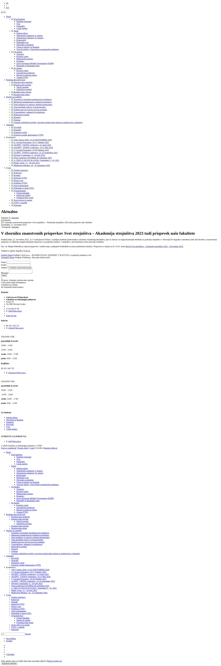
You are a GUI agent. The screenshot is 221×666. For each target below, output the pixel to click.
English (9, 641)
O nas (8, 168)
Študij (8, 17)
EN (7, 8)
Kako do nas (11, 316)
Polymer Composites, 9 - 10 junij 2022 (26, 583)
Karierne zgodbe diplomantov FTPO (26, 565)
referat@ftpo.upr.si (16, 328)
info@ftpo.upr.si (15, 311)
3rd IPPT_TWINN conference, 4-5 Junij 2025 (30, 574)
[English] (10, 654)
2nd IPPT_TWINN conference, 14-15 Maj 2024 (30, 577)
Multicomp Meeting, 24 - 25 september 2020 (29, 593)
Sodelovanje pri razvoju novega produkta (28, 542)
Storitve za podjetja (14, 97)
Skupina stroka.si (50, 448)
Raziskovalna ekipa (19, 528)
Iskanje (28, 634)
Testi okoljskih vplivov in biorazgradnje (27, 540)
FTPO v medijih (17, 627)
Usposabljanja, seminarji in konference (26, 544)
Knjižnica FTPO (18, 609)
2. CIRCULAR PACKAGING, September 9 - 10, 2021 (34, 588)
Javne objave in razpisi (20, 625)
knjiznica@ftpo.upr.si (17, 373)
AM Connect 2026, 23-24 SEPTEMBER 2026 (30, 570)
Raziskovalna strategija (20, 517)
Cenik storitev (11, 429)
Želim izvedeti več (54, 661)
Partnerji (14, 549)
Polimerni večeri (17, 563)
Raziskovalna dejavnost (15, 80)
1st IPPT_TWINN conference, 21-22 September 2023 (33, 581)
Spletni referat (11, 418)
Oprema (14, 551)
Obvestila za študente (14, 420)
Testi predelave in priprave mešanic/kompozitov (30, 537)
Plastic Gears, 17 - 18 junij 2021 (24, 590)
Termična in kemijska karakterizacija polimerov (30, 533)
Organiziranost (17, 616)
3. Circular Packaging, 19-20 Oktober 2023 (28, 579)
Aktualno (10, 125)
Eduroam (15, 629)
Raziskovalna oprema (20, 526)
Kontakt (14, 602)
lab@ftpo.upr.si (14, 441)
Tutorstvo (10, 422)
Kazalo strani (23, 448)
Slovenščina (11, 638)
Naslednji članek (7, 257)
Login (32, 448)
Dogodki (14, 560)
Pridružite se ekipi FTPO (21, 613)
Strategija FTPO (17, 604)
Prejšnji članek (7, 255)
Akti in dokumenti (18, 611)
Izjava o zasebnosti (8, 448)
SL (7, 3)
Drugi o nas (16, 606)
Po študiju (15, 503)
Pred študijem (16, 455)
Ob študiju (15, 487)
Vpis (8, 427)
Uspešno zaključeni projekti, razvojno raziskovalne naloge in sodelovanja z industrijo (45, 554)
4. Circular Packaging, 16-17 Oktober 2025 (28, 572)
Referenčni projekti (19, 547)
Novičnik (10, 424)
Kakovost (15, 600)
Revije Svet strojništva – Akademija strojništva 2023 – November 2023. (154, 246)
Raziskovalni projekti (19, 519)
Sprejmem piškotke (9, 664)
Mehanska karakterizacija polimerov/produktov (30, 535)
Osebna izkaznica (18, 597)
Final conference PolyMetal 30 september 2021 (30, 586)
